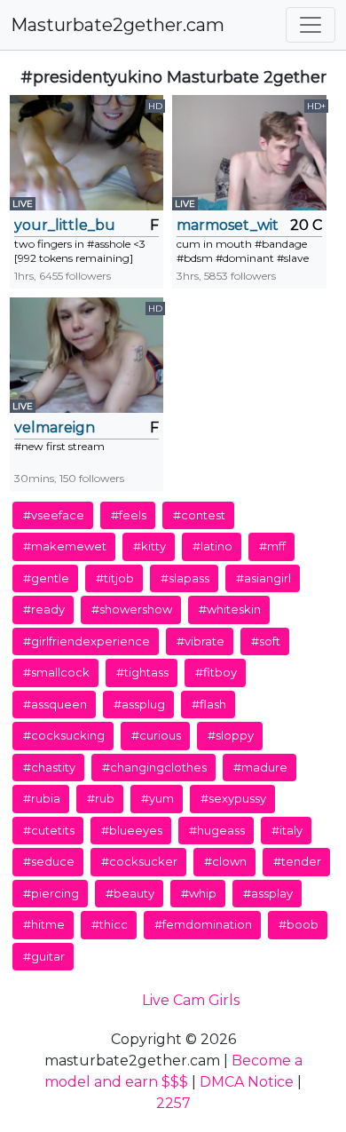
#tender (297, 861)
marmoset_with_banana (227, 225)
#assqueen (55, 704)
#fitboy (216, 672)
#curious (156, 735)
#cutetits (49, 830)
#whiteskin (230, 609)
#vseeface (53, 515)
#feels (128, 515)
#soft (265, 641)
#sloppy (231, 735)
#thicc (109, 924)
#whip (198, 893)
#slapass (185, 578)
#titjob (115, 578)
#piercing (51, 893)
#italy (287, 830)
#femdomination (203, 924)
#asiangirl (263, 578)
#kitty (149, 546)
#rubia (41, 798)
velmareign (54, 427)
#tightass (142, 672)
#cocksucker (139, 861)
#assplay (268, 893)
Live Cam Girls (191, 1000)
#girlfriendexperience (86, 641)
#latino (212, 546)
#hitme (44, 924)
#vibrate (200, 641)
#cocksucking (64, 735)
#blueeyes (131, 830)
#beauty (130, 893)
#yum (157, 798)
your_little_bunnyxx (64, 225)
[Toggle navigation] (310, 25)
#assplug (139, 704)
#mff (272, 546)
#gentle (46, 578)
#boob (298, 924)
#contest (199, 515)
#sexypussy (233, 798)
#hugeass (217, 830)
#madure (260, 767)
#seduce (49, 861)
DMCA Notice (247, 1081)
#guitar (44, 956)
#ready (44, 609)
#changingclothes (154, 767)
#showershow (131, 609)
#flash (209, 704)
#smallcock (56, 672)
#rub (100, 798)
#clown (225, 861)
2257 (173, 1103)
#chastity (49, 767)
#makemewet (64, 546)
